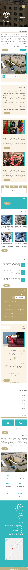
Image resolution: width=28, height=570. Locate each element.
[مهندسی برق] (6, 20)
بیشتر (5, 50)
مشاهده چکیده (6, 371)
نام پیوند (23, 395)
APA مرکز (21, 518)
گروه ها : (23, 77)
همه (5, 432)
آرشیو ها (6, 285)
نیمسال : (22, 295)
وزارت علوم (21, 515)
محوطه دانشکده (19, 517)
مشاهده (7, 148)
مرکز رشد (21, 519)
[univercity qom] (6, 15)
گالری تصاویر (23, 50)
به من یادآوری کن (13, 359)
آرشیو (7, 113)
